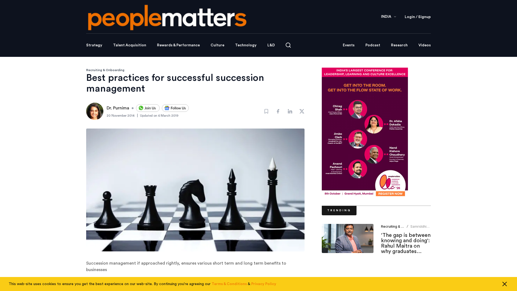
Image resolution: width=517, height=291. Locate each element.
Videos (424, 45)
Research (399, 45)
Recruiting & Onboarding (105, 70)
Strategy (94, 45)
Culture (217, 45)
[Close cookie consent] (504, 284)
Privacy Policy (263, 284)
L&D (271, 45)
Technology (246, 45)
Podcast (372, 45)
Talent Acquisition (129, 45)
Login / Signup (418, 17)
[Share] (278, 111)
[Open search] (288, 45)
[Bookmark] (266, 111)
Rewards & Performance (178, 45)
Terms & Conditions (229, 284)
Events (349, 45)
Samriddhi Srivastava (418, 228)
